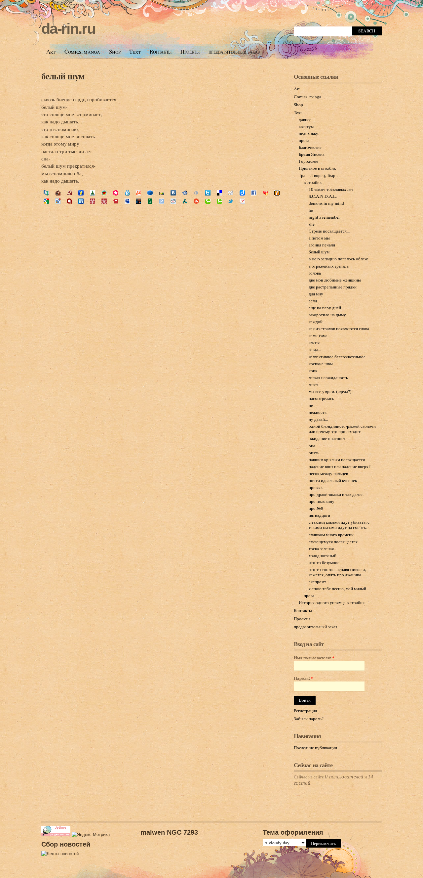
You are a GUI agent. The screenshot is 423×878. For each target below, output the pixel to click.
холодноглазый (322, 555)
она (312, 446)
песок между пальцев (328, 473)
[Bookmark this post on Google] (46, 201)
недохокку (308, 133)
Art (51, 51)
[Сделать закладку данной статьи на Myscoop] (138, 193)
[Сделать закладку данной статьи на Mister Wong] (92, 201)
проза (304, 140)
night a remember (324, 217)
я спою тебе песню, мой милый (337, 589)
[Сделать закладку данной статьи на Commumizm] (69, 193)
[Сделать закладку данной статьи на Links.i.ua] (81, 193)
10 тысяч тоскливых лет (331, 189)
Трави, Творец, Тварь (318, 175)
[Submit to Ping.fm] (161, 201)
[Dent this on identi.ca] (69, 201)
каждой (316, 322)
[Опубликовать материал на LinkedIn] (81, 201)
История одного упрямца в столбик (332, 602)
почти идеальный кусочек (333, 480)
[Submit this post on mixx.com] (115, 201)
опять (314, 453)
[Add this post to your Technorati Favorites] (208, 201)
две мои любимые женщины (335, 280)
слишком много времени (331, 535)
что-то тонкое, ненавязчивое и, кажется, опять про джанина (337, 572)
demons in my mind (326, 203)
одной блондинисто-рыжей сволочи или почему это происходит (342, 428)
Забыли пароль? (309, 719)
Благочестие (310, 147)
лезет (313, 384)
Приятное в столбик (317, 168)
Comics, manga (82, 51)
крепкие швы (321, 364)
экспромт (317, 582)
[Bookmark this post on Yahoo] (242, 201)
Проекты (190, 51)
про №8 (316, 508)
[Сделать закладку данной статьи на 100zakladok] (46, 193)
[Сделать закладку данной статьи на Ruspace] (150, 193)
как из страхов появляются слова (339, 328)
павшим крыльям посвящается (337, 459)
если (313, 301)
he (311, 210)
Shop (115, 51)
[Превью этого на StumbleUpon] (196, 201)
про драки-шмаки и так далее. (336, 494)
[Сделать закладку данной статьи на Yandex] (184, 193)
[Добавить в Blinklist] (196, 193)
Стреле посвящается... (329, 231)
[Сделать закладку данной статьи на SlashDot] (184, 201)
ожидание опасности (328, 438)
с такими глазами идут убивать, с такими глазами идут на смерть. (339, 524)
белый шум (62, 75)
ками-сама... (319, 335)
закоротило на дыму (327, 315)
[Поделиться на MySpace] (127, 201)
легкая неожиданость (328, 377)
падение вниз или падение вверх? (339, 466)
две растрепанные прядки (333, 287)
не (311, 405)
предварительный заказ (234, 51)
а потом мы (319, 238)
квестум (306, 126)
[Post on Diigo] (242, 193)
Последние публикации (315, 748)
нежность (318, 412)
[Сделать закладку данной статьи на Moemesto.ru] (127, 193)
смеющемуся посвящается (333, 542)
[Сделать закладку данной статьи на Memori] (115, 193)
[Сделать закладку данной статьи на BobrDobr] (57, 193)
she (312, 224)
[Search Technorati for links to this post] (219, 201)
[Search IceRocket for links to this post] (57, 201)
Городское (308, 161)
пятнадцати (319, 515)
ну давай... (318, 419)
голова (315, 273)
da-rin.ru (68, 29)
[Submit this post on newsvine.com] (150, 201)
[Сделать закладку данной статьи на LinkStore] (92, 193)
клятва (315, 342)
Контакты (161, 51)
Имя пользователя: (314, 658)
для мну (316, 294)
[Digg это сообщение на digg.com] (230, 193)
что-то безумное (324, 562)
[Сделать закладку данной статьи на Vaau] (161, 193)
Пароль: (303, 678)
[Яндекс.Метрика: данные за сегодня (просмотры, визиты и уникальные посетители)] (91, 835)
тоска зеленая (321, 548)
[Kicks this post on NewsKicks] (138, 201)
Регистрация (305, 711)
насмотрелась (321, 398)
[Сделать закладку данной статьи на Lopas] (104, 193)
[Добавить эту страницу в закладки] (265, 193)
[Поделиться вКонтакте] (173, 193)
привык (316, 487)
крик (313, 370)
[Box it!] (208, 193)
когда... (315, 349)
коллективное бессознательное (337, 357)
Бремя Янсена (312, 154)
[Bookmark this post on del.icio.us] (219, 193)
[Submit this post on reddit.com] (173, 201)
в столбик (313, 182)
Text (135, 51)
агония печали (322, 245)
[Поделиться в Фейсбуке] (253, 193)
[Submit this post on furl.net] (277, 193)
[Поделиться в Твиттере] (230, 201)
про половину (321, 501)
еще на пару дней (325, 308)
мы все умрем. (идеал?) (330, 391)
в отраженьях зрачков (329, 266)
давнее (305, 119)
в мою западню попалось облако (338, 259)
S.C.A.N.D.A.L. (323, 196)
